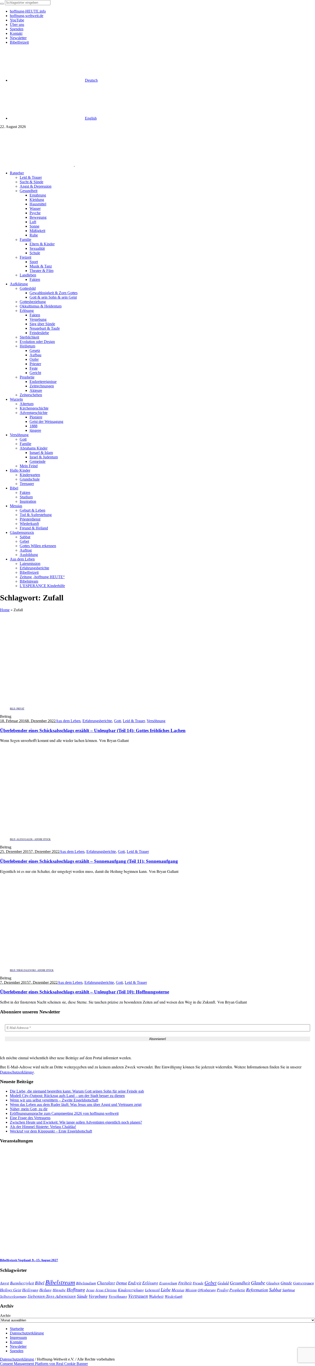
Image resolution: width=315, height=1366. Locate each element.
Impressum (18, 1337)
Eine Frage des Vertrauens (30, 1118)
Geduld (223, 1282)
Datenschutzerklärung (17, 1072)
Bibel (39, 1283)
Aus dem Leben (68, 721)
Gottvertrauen (303, 1282)
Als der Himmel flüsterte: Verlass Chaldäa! (43, 1127)
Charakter (106, 1283)
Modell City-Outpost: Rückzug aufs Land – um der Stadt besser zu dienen (67, 1096)
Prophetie (237, 1289)
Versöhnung (156, 721)
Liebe (166, 1289)
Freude (198, 1282)
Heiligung (30, 1289)
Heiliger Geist (10, 1289)
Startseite (17, 1329)
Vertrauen (138, 1296)
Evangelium (168, 1282)
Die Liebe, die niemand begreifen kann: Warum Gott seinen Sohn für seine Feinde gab (77, 1091)
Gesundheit (240, 1283)
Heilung (45, 1289)
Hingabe (59, 1289)
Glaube (258, 1282)
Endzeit (134, 1283)
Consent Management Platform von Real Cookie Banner (44, 1364)
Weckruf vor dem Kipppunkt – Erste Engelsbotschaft (51, 1131)
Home (5, 610)
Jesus (90, 1289)
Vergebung (98, 1296)
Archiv (5, 1315)
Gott (117, 721)
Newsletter (18, 1346)
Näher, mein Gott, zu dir (28, 1109)
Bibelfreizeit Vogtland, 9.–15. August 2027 (29, 1260)
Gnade (286, 1283)
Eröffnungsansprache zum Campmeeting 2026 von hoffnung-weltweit (64, 1113)
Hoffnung (76, 1289)
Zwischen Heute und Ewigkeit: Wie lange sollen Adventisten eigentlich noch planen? (76, 1122)
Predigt (222, 1289)
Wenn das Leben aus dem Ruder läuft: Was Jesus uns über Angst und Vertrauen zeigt (76, 1104)
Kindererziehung (131, 1289)
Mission (191, 1289)
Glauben (273, 1282)
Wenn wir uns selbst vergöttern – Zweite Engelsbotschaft (54, 1100)
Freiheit (185, 1283)
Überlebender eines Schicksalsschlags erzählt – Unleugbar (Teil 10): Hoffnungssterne (84, 991)
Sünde (82, 1296)
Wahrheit (156, 1296)
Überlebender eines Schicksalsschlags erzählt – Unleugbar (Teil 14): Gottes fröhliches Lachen (93, 730)
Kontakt (16, 1342)
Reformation (257, 1290)
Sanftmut (288, 1289)
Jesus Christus (106, 1289)
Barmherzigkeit (22, 1282)
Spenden (16, 1351)
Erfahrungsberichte (97, 721)
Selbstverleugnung (13, 1296)
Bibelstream (60, 1282)
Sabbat (275, 1289)
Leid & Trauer (134, 721)
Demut (121, 1282)
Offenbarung (207, 1289)
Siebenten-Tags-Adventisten (52, 1296)
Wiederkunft (173, 1296)
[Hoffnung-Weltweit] (110, 164)
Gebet (211, 1282)
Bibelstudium (86, 1282)
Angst (4, 1282)
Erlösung (150, 1283)
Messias (178, 1289)
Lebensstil (152, 1289)
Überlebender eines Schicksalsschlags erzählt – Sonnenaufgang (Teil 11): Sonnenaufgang (89, 861)
